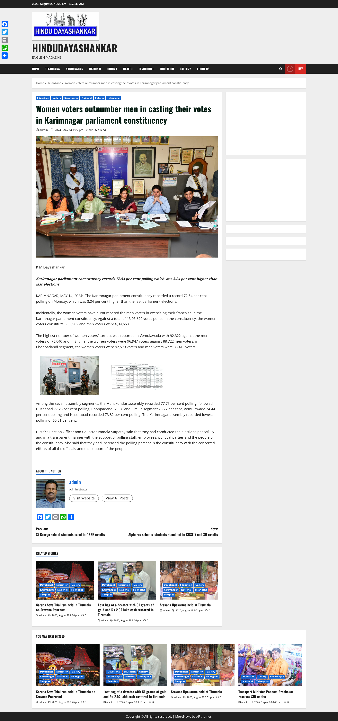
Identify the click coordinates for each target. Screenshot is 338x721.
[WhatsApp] (5, 48)
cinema (112, 68)
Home (35, 68)
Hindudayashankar (74, 47)
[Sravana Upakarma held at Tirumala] (189, 580)
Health (128, 68)
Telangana (52, 68)
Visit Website (84, 498)
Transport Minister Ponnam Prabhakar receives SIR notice (265, 694)
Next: (173, 531)
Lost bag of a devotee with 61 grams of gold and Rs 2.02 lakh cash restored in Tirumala (126, 609)
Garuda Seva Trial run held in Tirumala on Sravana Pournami (63, 607)
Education (167, 68)
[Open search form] (280, 69)
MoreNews (183, 716)
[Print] (5, 40)
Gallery (185, 68)
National (95, 68)
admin (44, 130)
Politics (99, 98)
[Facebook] (5, 24)
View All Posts (117, 498)
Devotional (146, 68)
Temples (45, 594)
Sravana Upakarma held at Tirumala (185, 604)
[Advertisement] (266, 123)
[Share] (5, 55)
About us (203, 68)
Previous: (70, 531)
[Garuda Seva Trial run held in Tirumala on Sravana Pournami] (65, 580)
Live (300, 68)
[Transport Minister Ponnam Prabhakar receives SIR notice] (270, 665)
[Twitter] (5, 32)
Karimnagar (74, 68)
